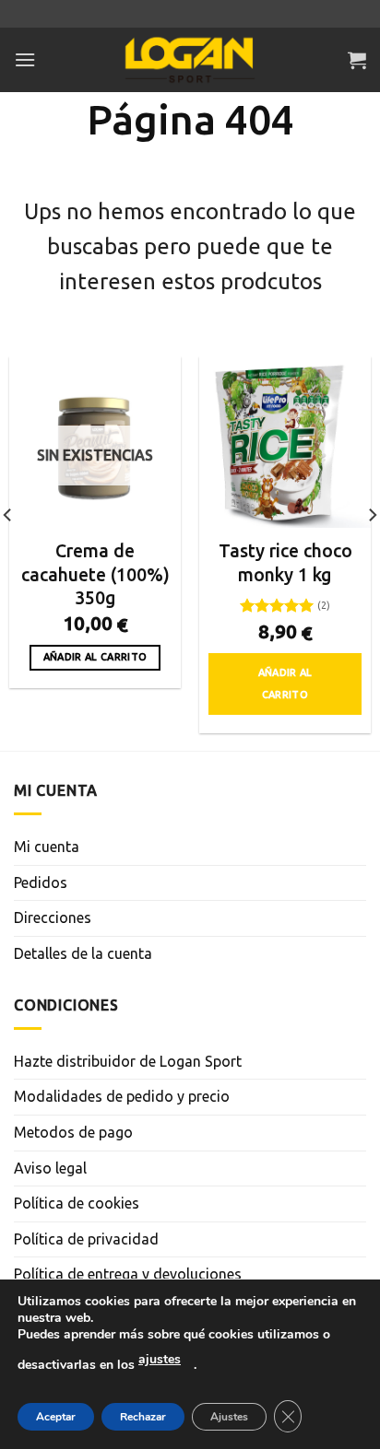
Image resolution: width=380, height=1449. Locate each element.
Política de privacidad (86, 1239)
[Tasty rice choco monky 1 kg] (285, 442)
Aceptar (56, 1416)
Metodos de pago (73, 1132)
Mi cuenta (46, 846)
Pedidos (40, 882)
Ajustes (229, 1416)
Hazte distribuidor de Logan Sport (128, 1061)
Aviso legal (50, 1168)
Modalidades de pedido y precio (122, 1096)
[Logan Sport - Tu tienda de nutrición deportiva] (190, 59)
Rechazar (143, 1416)
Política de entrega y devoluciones (128, 1274)
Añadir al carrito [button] (285, 683)
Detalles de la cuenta (83, 953)
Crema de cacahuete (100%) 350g (95, 574)
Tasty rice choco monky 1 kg (285, 562)
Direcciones (52, 917)
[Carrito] (357, 60)
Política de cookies (76, 1203)
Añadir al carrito (95, 656)
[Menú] (25, 59)
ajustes (159, 1359)
